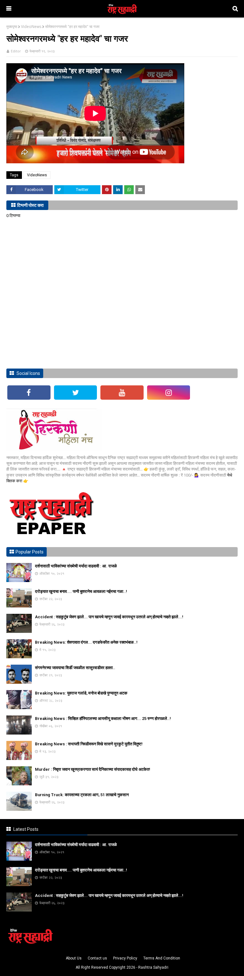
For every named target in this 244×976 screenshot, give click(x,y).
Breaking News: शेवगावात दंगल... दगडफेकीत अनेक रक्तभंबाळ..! (86, 642)
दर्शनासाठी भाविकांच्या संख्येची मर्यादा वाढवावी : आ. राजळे (76, 566)
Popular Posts (30, 551)
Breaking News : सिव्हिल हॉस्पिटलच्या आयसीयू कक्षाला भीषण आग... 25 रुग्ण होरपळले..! (103, 718)
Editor (16, 51)
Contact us (97, 958)
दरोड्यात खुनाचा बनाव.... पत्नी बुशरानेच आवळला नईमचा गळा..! (81, 591)
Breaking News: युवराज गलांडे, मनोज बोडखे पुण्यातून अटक (81, 693)
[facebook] (29, 392)
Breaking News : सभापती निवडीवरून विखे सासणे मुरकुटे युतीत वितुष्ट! (89, 744)
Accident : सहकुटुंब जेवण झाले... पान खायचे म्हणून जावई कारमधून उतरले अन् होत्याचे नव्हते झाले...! (109, 616)
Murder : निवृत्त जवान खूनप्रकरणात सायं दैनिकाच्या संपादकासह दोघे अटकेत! (92, 769)
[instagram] (168, 392)
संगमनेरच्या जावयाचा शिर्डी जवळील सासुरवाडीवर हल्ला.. (75, 667)
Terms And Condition (161, 958)
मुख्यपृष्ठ (11, 26)
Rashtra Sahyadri (153, 967)
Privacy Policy (125, 958)
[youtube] (122, 392)
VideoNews (31, 26)
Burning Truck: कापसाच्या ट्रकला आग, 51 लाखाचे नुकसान (82, 794)
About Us (74, 958)
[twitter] (75, 392)
